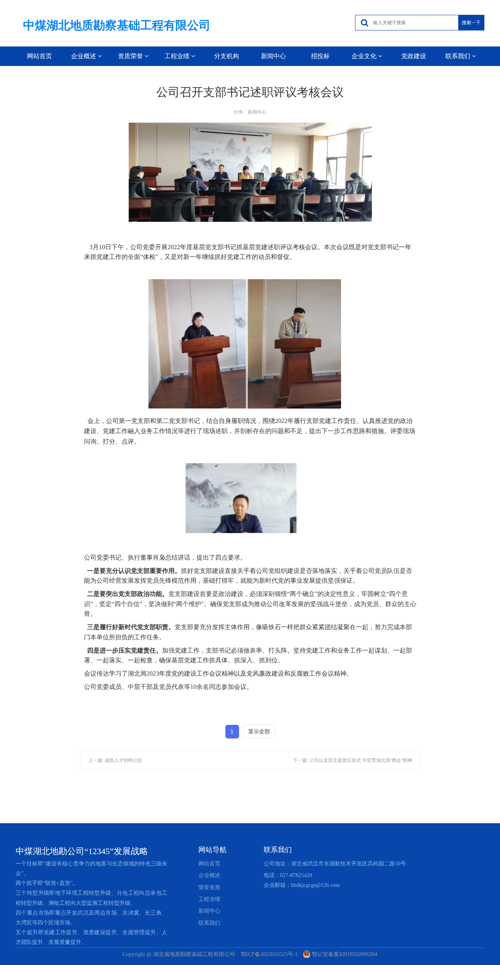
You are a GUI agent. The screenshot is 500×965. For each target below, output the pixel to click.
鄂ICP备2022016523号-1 (269, 954)
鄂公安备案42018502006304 (344, 954)
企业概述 (209, 875)
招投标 (320, 56)
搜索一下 (471, 22)
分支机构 (226, 56)
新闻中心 (273, 56)
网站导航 (212, 850)
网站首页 (39, 56)
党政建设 (413, 56)
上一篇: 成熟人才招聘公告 (115, 760)
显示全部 (259, 731)
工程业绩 (209, 899)
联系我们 (278, 850)
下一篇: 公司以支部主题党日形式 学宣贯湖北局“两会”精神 (352, 760)
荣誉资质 (209, 887)
